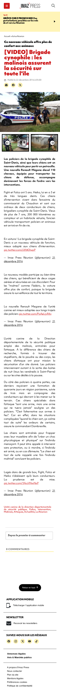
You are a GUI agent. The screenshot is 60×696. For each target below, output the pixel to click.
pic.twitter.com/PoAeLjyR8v (35, 314)
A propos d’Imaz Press (18, 668)
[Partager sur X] (20, 85)
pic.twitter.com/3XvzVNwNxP (21, 483)
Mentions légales (15, 679)
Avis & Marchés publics (19, 658)
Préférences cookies (17, 682)
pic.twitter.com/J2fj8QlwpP (20, 250)
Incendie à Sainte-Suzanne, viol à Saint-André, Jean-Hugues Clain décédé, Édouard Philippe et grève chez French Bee (21, 22)
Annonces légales (16, 654)
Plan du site (12, 675)
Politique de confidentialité (19, 686)
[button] (7, 6)
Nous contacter (14, 671)
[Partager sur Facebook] (13, 85)
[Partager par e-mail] (6, 85)
